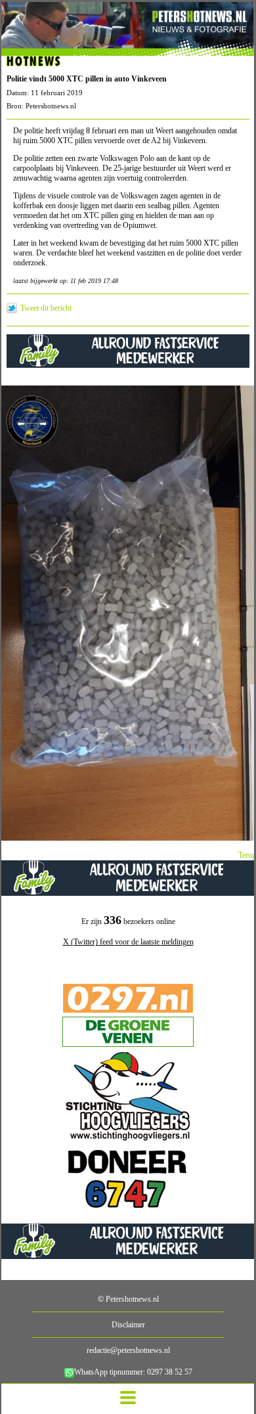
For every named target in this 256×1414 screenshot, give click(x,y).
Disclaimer (128, 1324)
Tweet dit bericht (46, 308)
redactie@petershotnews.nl (128, 1350)
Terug (247, 855)
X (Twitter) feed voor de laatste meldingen (128, 941)
